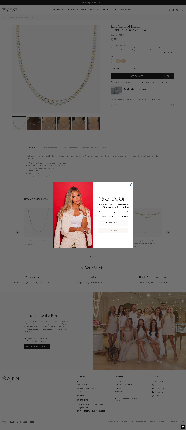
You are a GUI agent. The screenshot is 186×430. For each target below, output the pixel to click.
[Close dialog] (130, 184)
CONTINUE (113, 230)
